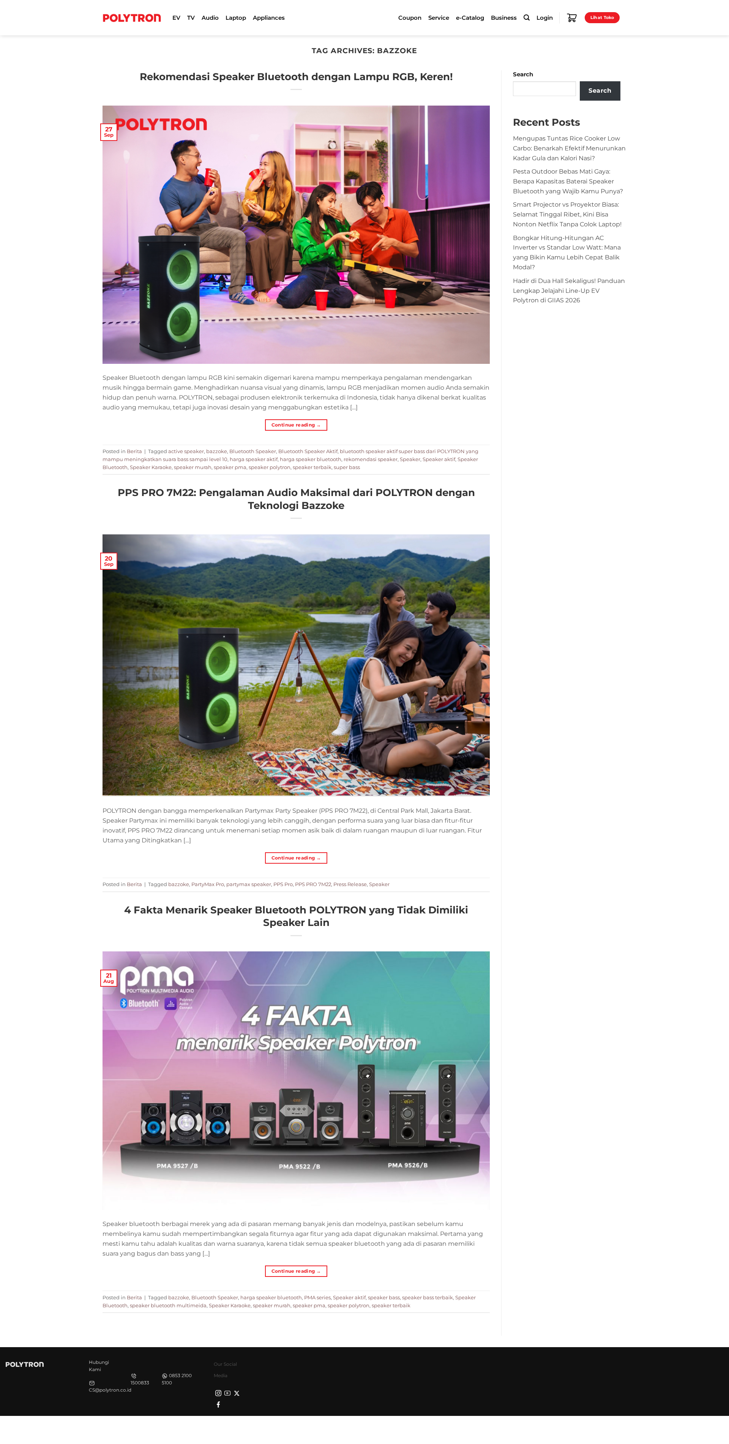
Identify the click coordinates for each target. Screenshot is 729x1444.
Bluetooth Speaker (252, 451)
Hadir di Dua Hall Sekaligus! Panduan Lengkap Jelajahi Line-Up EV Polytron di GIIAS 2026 (569, 290)
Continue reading (296, 425)
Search (523, 74)
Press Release (350, 884)
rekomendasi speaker (371, 459)
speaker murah (192, 467)
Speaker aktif (439, 459)
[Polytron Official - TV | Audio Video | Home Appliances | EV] (132, 17)
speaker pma (230, 467)
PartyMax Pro (207, 884)
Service (438, 17)
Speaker (410, 459)
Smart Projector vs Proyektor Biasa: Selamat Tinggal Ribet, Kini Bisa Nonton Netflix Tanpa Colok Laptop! (567, 214)
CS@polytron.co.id (110, 1390)
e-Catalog (470, 17)
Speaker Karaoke (151, 467)
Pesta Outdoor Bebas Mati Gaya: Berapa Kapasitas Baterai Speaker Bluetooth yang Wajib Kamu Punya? (568, 181)
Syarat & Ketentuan (555, 1429)
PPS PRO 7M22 (313, 884)
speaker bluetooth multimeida (168, 1305)
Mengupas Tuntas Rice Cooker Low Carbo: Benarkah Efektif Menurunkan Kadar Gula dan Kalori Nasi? (569, 148)
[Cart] (572, 18)
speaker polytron (269, 467)
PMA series (317, 1297)
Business (504, 17)
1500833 (140, 1383)
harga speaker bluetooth (310, 459)
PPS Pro (283, 884)
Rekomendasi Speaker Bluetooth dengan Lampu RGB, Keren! (296, 76)
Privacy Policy (507, 1429)
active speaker (186, 451)
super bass (347, 467)
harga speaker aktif (254, 459)
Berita (134, 451)
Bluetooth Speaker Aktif (308, 451)
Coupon (409, 17)
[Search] (527, 17)
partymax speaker (248, 884)
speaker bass (384, 1297)
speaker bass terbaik (427, 1297)
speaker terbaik (312, 467)
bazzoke (216, 451)
